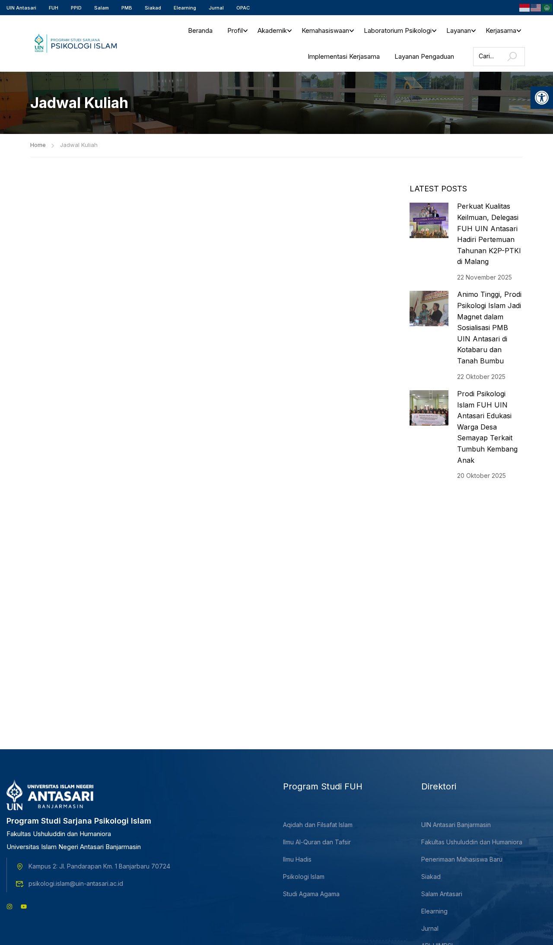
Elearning (185, 8)
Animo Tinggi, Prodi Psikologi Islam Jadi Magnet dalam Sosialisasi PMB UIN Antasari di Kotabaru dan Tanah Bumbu (489, 327)
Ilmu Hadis (297, 859)
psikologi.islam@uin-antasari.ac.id (76, 883)
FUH (53, 8)
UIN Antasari (21, 8)
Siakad (153, 8)
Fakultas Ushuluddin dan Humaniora (471, 842)
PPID (76, 8)
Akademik (272, 30)
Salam (101, 8)
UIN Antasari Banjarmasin (456, 824)
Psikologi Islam (303, 876)
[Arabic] (547, 6)
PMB (126, 8)
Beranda (200, 30)
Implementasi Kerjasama (344, 56)
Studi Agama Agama (311, 893)
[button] (542, 97)
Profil (235, 30)
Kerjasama (501, 30)
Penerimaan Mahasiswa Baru (461, 859)
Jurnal (216, 8)
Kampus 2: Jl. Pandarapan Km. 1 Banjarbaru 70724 (99, 866)
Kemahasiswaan (325, 30)
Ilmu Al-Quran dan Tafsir (317, 842)
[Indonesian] (525, 6)
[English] (536, 6)
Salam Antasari (441, 893)
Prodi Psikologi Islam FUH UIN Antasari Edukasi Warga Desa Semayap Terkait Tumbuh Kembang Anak (487, 427)
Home (38, 144)
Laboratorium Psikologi (398, 30)
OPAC (243, 8)
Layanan (458, 30)
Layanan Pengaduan (424, 56)
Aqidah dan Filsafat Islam (318, 824)
